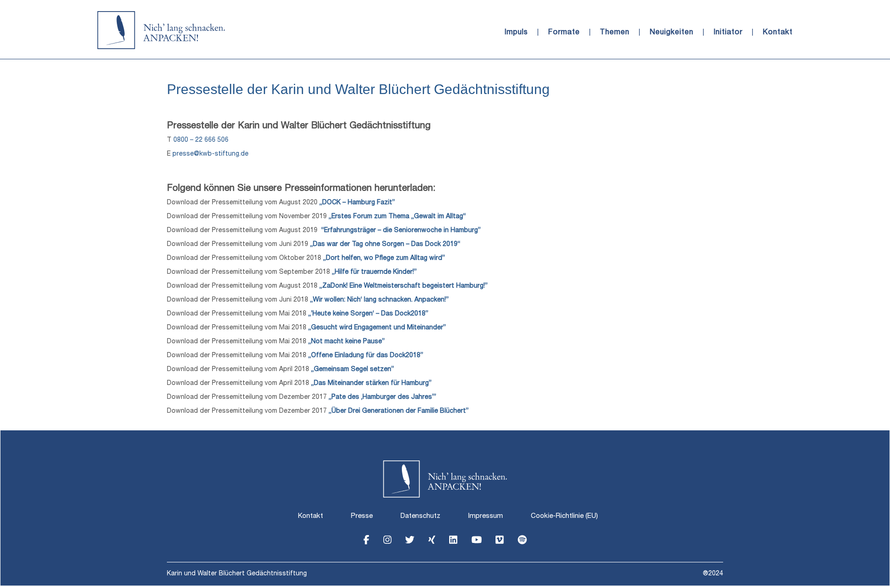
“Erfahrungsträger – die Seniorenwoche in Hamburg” (401, 230)
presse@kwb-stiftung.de (210, 154)
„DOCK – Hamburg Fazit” (357, 203)
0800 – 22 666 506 (201, 140)
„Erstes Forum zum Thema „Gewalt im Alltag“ (397, 217)
